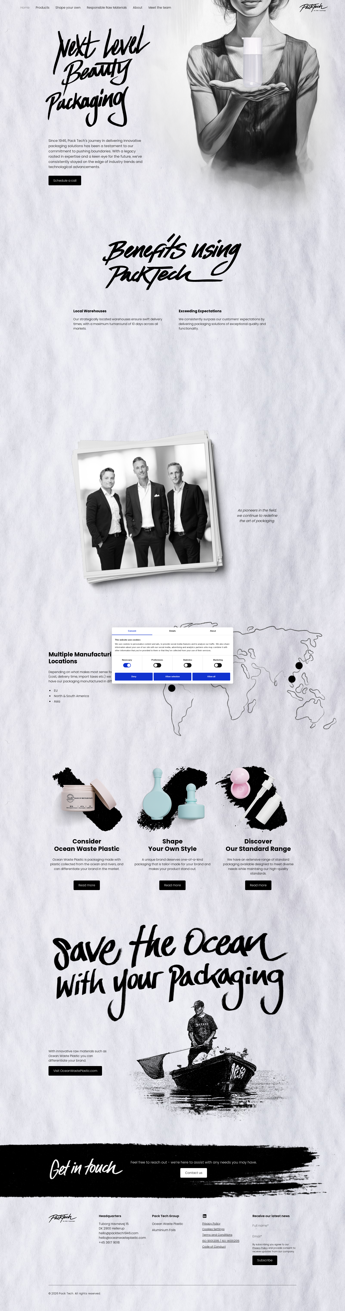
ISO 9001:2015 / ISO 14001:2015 (220, 1241)
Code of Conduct (214, 1247)
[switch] (157, 665)
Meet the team (160, 7)
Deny (133, 676)
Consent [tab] (132, 631)
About (137, 7)
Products (42, 7)
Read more (86, 885)
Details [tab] (172, 631)
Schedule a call (64, 180)
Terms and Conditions (217, 1235)
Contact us (193, 1173)
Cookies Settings (213, 1229)
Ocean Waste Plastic (167, 1224)
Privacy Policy (211, 1223)
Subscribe (264, 1260)
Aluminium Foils (164, 1230)
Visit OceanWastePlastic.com (75, 1071)
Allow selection (172, 676)
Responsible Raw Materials (107, 7)
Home (25, 7)
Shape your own (68, 7)
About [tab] (213, 631)
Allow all (211, 676)
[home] (313, 7)
